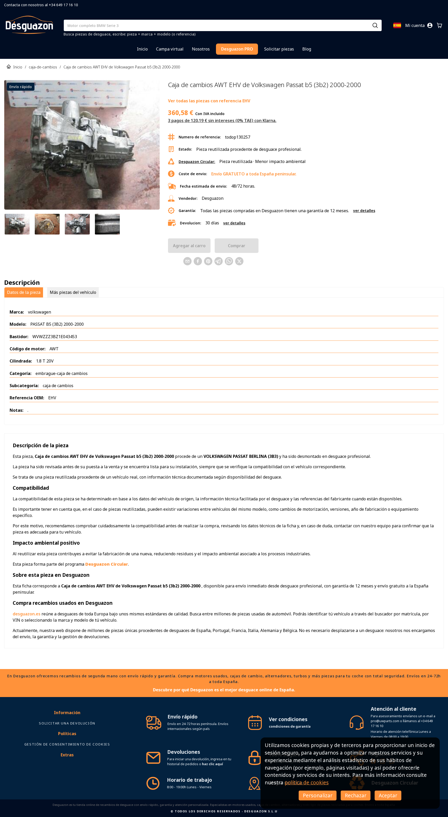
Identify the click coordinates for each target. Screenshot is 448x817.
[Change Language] (397, 25)
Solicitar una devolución (67, 723)
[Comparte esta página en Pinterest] (208, 261)
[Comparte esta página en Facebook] (198, 261)
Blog (306, 49)
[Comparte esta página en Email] (187, 261)
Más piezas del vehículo (73, 292)
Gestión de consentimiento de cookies (67, 744)
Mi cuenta (415, 25)
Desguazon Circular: (197, 161)
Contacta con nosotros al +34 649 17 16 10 (41, 4)
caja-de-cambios (43, 67)
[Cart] (439, 25)
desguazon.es (26, 614)
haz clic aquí (212, 764)
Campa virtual (170, 49)
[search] (375, 25)
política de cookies (307, 782)
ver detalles (364, 210)
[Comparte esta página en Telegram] (218, 261)
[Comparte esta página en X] (239, 261)
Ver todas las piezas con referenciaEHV (209, 101)
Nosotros (201, 49)
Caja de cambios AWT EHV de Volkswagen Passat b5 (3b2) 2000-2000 (122, 67)
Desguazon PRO (237, 49)
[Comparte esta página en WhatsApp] (229, 261)
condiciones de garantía (290, 726)
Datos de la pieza (23, 292)
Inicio (142, 49)
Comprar (236, 245)
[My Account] (430, 25)
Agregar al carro (189, 245)
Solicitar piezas (279, 49)
